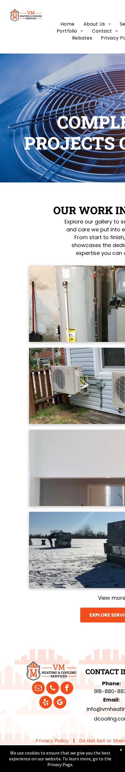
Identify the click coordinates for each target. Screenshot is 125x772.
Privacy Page (59, 764)
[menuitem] (67, 24)
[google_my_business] (59, 703)
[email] (38, 689)
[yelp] (45, 703)
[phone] (52, 689)
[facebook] (66, 689)
